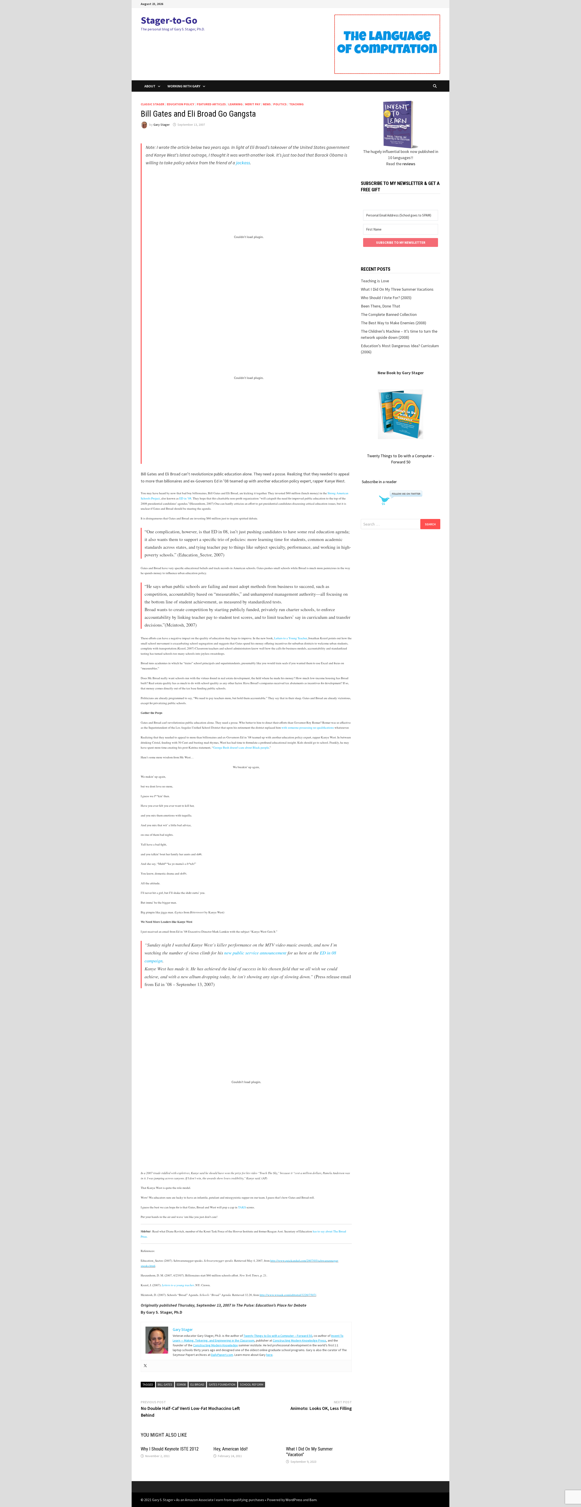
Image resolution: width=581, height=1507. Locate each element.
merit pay (252, 104)
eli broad (197, 1384)
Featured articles (211, 104)
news (267, 104)
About (149, 86)
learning (235, 104)
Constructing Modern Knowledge (215, 1345)
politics (280, 104)
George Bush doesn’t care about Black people (241, 747)
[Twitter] (145, 1366)
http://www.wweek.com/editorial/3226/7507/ (288, 1295)
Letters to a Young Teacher (290, 638)
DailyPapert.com (222, 1355)
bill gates (165, 1384)
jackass (243, 162)
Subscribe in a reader (379, 481)
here (269, 1355)
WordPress (294, 1499)
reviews (408, 163)
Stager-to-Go (169, 20)
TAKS (242, 1207)
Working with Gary (183, 86)
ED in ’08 (185, 498)
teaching (296, 104)
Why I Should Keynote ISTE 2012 (170, 1449)
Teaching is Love (375, 280)
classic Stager (152, 104)
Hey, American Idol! (230, 1449)
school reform (251, 1384)
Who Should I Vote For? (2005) (386, 297)
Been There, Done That (380, 306)
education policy (180, 104)
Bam (313, 1499)
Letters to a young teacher (178, 1285)
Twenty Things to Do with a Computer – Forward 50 (278, 1336)
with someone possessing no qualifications (307, 727)
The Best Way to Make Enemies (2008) (393, 322)
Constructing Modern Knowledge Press (299, 1340)
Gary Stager (161, 125)
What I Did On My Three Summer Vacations (397, 289)
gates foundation (222, 1384)
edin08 (181, 1384)
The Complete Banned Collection (389, 314)
